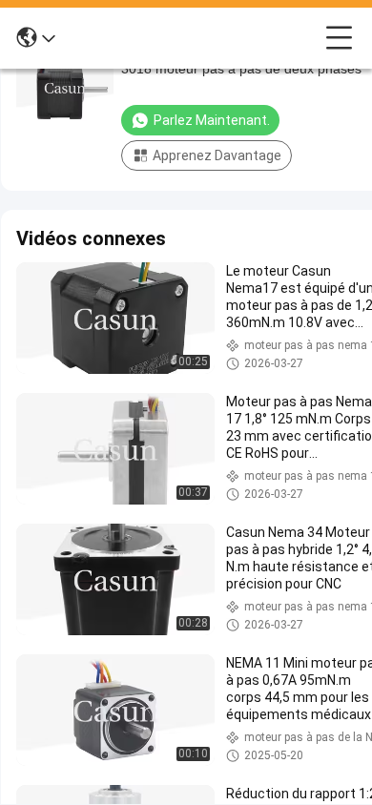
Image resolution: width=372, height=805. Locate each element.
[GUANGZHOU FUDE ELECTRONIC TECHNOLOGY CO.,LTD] (191, 38)
